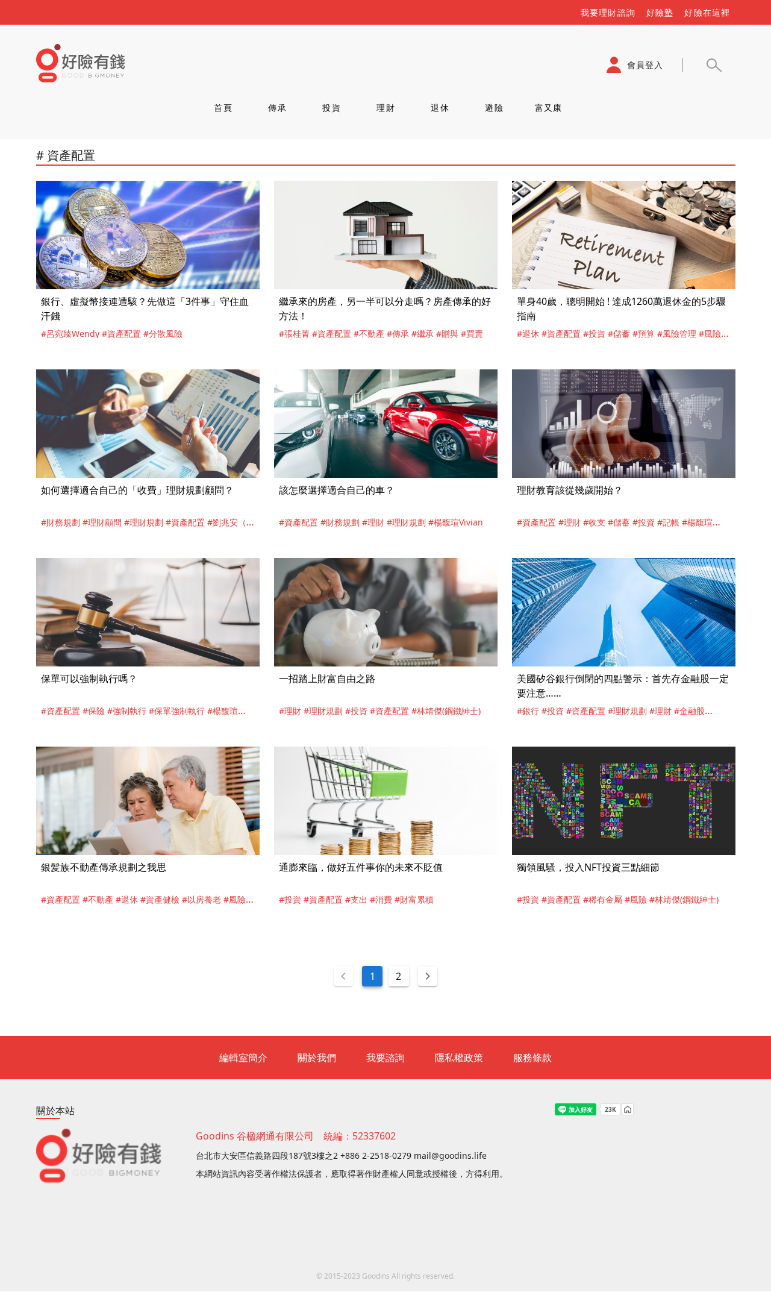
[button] (713, 65)
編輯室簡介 (243, 1057)
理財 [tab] (385, 107)
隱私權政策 (459, 1057)
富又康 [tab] (548, 107)
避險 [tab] (494, 107)
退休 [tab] (440, 107)
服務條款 (532, 1057)
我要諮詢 (385, 1057)
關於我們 (317, 1057)
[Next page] (427, 976)
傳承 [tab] (277, 107)
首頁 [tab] (223, 107)
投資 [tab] (331, 107)
